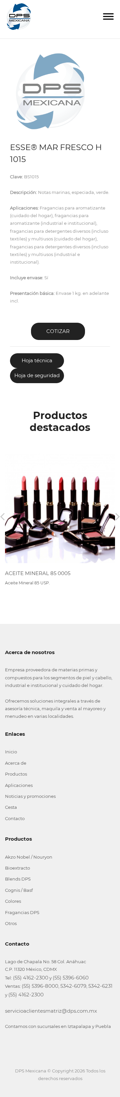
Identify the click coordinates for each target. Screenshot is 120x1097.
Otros (11, 923)
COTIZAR (58, 331)
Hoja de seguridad (37, 375)
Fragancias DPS (22, 912)
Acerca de (15, 763)
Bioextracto (17, 868)
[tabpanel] (50, 91)
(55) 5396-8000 (40, 986)
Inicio (11, 751)
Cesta (11, 807)
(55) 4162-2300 (30, 977)
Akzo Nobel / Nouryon (28, 857)
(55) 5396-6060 (71, 977)
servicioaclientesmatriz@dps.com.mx (51, 1011)
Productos (16, 774)
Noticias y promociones (30, 796)
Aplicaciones (19, 785)
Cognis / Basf (19, 890)
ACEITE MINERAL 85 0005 (37, 573)
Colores (13, 901)
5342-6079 (73, 986)
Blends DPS (18, 879)
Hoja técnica (37, 360)
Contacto (15, 818)
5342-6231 (100, 986)
